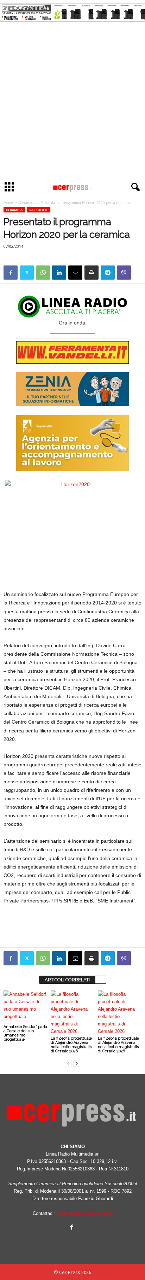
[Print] (91, 272)
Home (8, 202)
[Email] (75, 272)
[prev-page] (68, 1063)
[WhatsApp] (43, 272)
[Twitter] (27, 272)
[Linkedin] (59, 272)
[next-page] (76, 1063)
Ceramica (27, 202)
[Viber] (124, 272)
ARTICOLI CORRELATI (67, 979)
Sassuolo (38, 210)
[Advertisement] (72, 101)
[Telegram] (108, 272)
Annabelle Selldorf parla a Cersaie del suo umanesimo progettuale (25, 1033)
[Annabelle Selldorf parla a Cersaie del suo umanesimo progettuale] (25, 1006)
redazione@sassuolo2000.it (84, 1213)
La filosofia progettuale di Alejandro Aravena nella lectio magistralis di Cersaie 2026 (71, 1044)
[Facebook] (11, 272)
